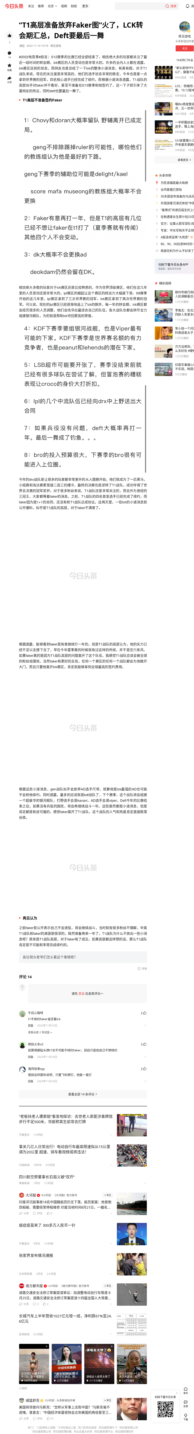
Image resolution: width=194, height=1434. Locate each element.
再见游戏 (55, 45)
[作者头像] (184, 27)
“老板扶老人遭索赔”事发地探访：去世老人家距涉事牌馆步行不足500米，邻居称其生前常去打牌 (66, 1119)
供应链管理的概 (62, 1431)
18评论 (37, 1165)
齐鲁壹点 (24, 1134)
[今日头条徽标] (14, 6)
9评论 (36, 1243)
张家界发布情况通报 (36, 1255)
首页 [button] (185, 1393)
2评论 (39, 1273)
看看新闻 (24, 1183)
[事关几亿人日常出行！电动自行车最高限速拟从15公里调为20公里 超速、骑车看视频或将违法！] (132, 1155)
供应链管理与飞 (108, 1427)
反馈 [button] (185, 1406)
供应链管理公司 (128, 1427)
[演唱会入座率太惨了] (99, 1364)
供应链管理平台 (103, 1431)
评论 (39, 1213)
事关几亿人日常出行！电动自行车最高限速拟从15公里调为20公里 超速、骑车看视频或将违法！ (64, 1149)
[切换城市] (56, 6)
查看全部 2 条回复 (39, 1032)
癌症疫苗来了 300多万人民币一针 (47, 1225)
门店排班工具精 (46, 1427)
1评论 (36, 1183)
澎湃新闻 (24, 1334)
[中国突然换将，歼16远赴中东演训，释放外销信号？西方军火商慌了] (67, 1364)
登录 (81, 993)
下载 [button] (185, 1416)
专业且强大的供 (83, 1431)
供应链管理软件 (124, 1431)
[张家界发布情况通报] (132, 1264)
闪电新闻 (24, 1165)
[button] (31, 6)
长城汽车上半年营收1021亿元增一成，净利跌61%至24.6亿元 (65, 1318)
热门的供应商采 (87, 1427)
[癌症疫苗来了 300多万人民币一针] (132, 1234)
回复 (30, 1025)
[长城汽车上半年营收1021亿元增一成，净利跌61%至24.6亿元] (132, 1325)
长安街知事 (25, 1273)
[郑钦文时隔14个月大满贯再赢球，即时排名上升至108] (132, 1364)
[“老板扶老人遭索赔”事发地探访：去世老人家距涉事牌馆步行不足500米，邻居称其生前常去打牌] (132, 1125)
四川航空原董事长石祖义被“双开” (47, 1176)
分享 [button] (9, 82)
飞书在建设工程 (66, 1427)
